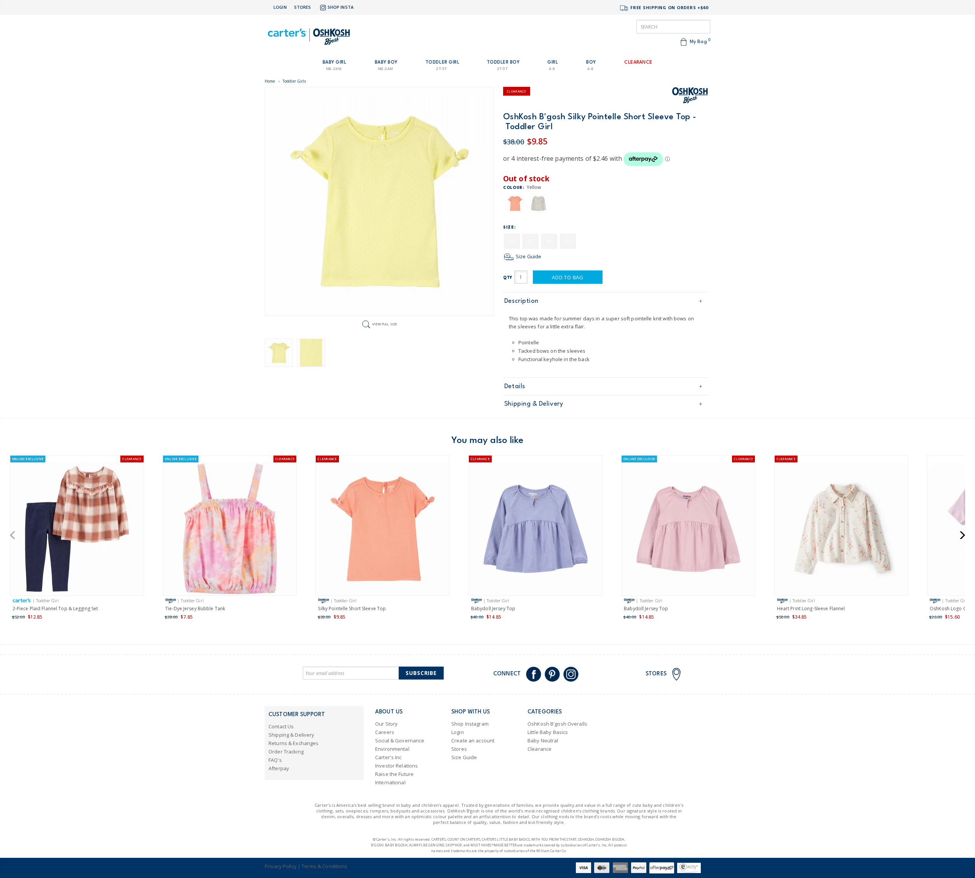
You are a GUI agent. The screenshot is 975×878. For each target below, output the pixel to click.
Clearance (539, 748)
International (390, 782)
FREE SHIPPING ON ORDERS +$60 (668, 7)
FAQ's (275, 759)
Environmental (392, 748)
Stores (302, 7)
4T (549, 241)
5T (568, 241)
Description (521, 301)
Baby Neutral (542, 740)
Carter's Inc (388, 757)
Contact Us (281, 726)
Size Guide (528, 256)
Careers (384, 732)
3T (530, 241)
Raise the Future (394, 774)
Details (514, 386)
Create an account (472, 740)
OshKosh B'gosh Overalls (557, 723)
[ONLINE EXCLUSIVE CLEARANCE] (77, 530)
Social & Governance (399, 740)
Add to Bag (567, 277)
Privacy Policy (281, 866)
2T (512, 241)
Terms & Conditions (324, 866)
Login (280, 7)
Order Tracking (286, 751)
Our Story (386, 723)
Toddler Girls (294, 81)
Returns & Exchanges (293, 743)
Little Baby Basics (547, 732)
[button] (15, 535)
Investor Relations (396, 765)
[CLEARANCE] (382, 530)
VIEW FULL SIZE (384, 324)
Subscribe (421, 672)
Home (270, 81)
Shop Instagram (470, 723)
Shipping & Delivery (533, 404)
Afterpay (279, 768)
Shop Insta (340, 7)
